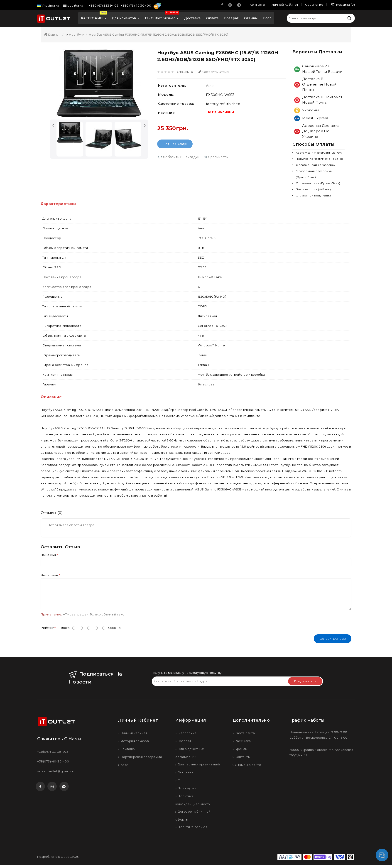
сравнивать (218, 157)
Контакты (242, 757)
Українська (50, 5)
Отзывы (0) (52, 513)
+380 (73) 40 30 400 (136, 5)
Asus (210, 85)
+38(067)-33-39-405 (52, 751)
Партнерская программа (141, 757)
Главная (53, 34)
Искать (349, 18)
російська (74, 5)
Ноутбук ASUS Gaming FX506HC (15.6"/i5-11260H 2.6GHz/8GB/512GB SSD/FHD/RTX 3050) (158, 34)
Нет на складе (175, 144)
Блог (267, 18)
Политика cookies (192, 827)
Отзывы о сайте (248, 765)
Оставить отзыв (215, 72)
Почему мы (187, 788)
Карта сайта (245, 733)
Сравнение (314, 4)
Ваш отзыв (49, 575)
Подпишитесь (305, 681)
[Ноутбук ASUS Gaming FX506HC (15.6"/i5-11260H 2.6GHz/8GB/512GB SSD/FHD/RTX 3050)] (99, 83)
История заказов (135, 741)
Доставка (192, 18)
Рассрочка (187, 733)
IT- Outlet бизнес (162, 16)
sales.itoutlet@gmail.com (57, 771)
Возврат (231, 18)
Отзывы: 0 (185, 72)
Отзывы (251, 18)
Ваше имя (48, 555)
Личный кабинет (134, 733)
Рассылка (243, 741)
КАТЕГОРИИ (93, 16)
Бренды (241, 749)
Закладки (128, 749)
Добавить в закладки (181, 157)
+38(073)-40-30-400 (53, 761)
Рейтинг (47, 628)
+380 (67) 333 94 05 (104, 5)
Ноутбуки (76, 34)
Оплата (212, 18)
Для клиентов (124, 18)
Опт (181, 780)
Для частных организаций (199, 764)
